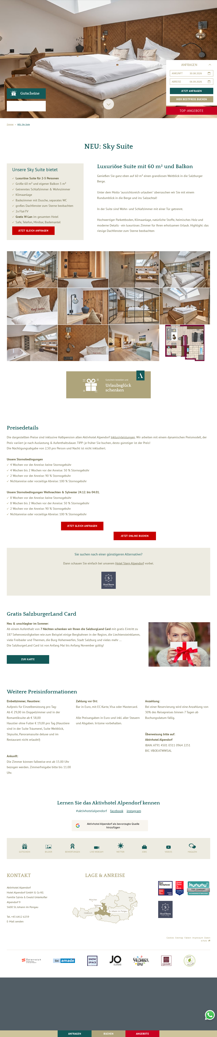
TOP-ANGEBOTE (192, 111)
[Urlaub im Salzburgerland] (141, 961)
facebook (116, 811)
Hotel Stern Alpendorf (129, 563)
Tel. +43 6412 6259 (18, 916)
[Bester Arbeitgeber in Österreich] (165, 888)
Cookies (170, 937)
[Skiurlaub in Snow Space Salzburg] (92, 961)
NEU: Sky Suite (23, 124)
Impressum (197, 937)
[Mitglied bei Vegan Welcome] (189, 961)
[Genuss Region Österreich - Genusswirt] (166, 961)
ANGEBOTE (142, 1033)
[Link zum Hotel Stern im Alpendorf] (108, 588)
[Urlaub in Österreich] (31, 961)
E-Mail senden (15, 921)
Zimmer (10, 124)
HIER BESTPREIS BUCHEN (191, 99)
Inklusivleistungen (123, 437)
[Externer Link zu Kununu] (198, 888)
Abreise (176, 81)
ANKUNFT (177, 73)
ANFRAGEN (74, 1033)
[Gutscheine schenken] (108, 397)
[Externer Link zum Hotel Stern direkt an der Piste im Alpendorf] (165, 909)
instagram (134, 811)
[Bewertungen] (26, 106)
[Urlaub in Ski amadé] (64, 961)
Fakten (187, 937)
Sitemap (179, 937)
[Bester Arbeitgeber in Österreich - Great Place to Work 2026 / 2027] (180, 888)
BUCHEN (109, 1033)
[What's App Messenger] (210, 1015)
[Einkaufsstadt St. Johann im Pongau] (115, 961)
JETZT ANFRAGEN (191, 91)
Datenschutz (205, 939)
